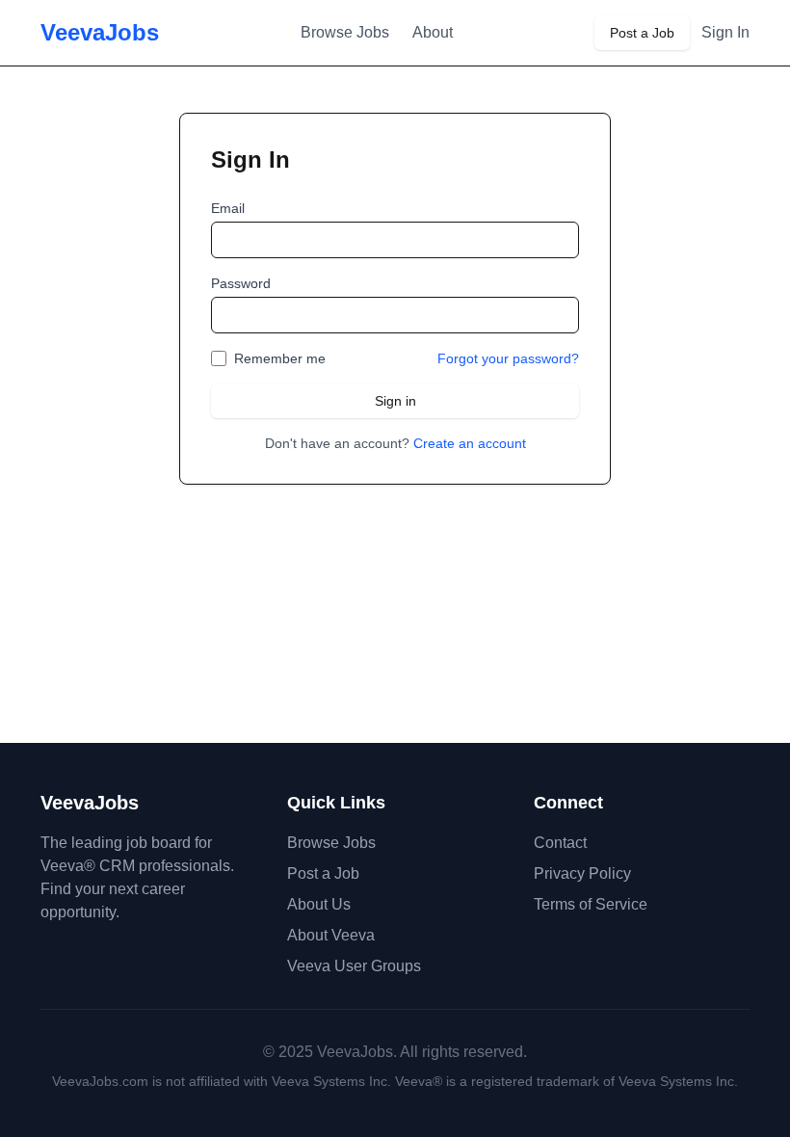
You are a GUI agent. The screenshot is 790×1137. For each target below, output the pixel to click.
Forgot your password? (508, 358)
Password (241, 283)
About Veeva (331, 935)
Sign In (725, 32)
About (432, 32)
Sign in (395, 401)
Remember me (280, 358)
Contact (560, 842)
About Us (319, 904)
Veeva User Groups (354, 966)
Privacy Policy (582, 873)
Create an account (469, 443)
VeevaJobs (99, 32)
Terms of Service (590, 904)
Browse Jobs (345, 32)
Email (228, 208)
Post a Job (642, 32)
